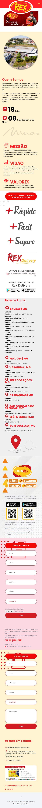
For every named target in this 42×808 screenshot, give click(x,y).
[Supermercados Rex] (21, 8)
